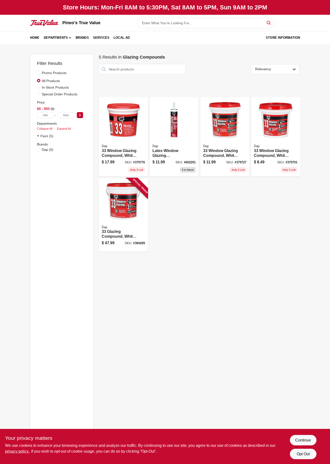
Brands (82, 37)
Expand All (64, 128)
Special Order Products (59, 94)
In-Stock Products (55, 87)
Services (101, 37)
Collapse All (45, 128)
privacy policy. (17, 451)
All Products (51, 81)
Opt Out (303, 454)
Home (35, 37)
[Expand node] (39, 136)
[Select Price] (80, 115)
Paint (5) (46, 136)
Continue (303, 440)
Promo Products (54, 73)
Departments (56, 37)
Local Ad (122, 37)
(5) (47, 150)
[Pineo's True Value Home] (44, 23)
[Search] (269, 23)
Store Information (283, 37)
